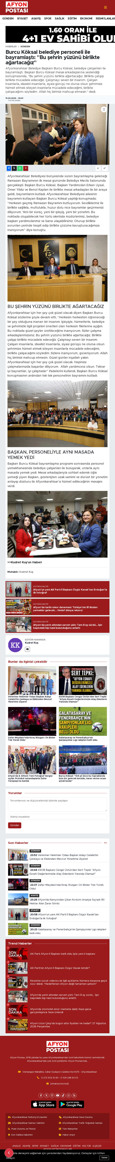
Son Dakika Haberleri (22, 1135)
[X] (46, 1095)
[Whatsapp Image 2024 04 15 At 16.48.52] (57, 524)
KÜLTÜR (86, 1146)
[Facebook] (40, 1095)
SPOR (47, 18)
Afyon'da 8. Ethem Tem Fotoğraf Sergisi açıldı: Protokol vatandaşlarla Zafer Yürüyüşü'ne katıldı (30, 778)
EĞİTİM (72, 18)
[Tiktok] (63, 1095)
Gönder (14, 825)
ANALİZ (16, 1146)
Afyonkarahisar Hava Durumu (78, 1117)
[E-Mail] (27, 649)
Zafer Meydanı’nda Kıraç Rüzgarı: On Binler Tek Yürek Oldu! (66, 887)
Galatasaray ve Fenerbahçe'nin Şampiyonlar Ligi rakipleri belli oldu (67, 931)
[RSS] (74, 1095)
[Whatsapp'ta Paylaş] (20, 168)
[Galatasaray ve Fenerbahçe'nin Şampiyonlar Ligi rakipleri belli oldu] (83, 721)
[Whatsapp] (68, 1095)
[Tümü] (105, 843)
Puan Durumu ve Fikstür (24, 1129)
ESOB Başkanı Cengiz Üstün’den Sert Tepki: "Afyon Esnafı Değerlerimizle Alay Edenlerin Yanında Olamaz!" (83, 699)
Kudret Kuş (31, 643)
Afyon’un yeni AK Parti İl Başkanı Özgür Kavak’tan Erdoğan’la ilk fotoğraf (63, 916)
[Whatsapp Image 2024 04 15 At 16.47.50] (57, 268)
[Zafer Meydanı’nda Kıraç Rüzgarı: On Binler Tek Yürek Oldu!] (32, 721)
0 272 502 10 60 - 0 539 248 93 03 (59, 1078)
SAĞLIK (59, 18)
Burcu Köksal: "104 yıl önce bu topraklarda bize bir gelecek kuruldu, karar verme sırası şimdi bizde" (82, 778)
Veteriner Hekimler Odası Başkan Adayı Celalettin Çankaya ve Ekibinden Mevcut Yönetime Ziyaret (30, 699)
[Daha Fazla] (25, 168)
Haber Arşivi (69, 1135)
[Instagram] (52, 1095)
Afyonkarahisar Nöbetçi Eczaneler (29, 1117)
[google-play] (71, 1104)
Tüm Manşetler (70, 1129)
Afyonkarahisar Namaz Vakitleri (28, 1123)
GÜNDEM (7, 18)
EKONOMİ (86, 18)
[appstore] (43, 1104)
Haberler (11, 47)
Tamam (104, 1158)
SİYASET (22, 18)
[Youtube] (57, 1095)
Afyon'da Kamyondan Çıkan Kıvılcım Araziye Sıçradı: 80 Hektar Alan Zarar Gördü (66, 901)
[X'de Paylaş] (14, 168)
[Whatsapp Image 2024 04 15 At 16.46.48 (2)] (57, 413)
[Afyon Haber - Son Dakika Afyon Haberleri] (17, 7)
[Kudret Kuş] (15, 645)
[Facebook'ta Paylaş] (9, 168)
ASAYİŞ (36, 18)
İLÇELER (97, 1146)
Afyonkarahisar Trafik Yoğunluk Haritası (82, 1123)
